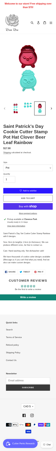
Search (9, 329)
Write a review (28, 297)
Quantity (6, 174)
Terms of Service (14, 337)
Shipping (7, 152)
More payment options (28, 213)
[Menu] (51, 22)
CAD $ (27, 406)
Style (5, 162)
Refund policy (12, 345)
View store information (16, 226)
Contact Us (11, 360)
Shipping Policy (13, 352)
